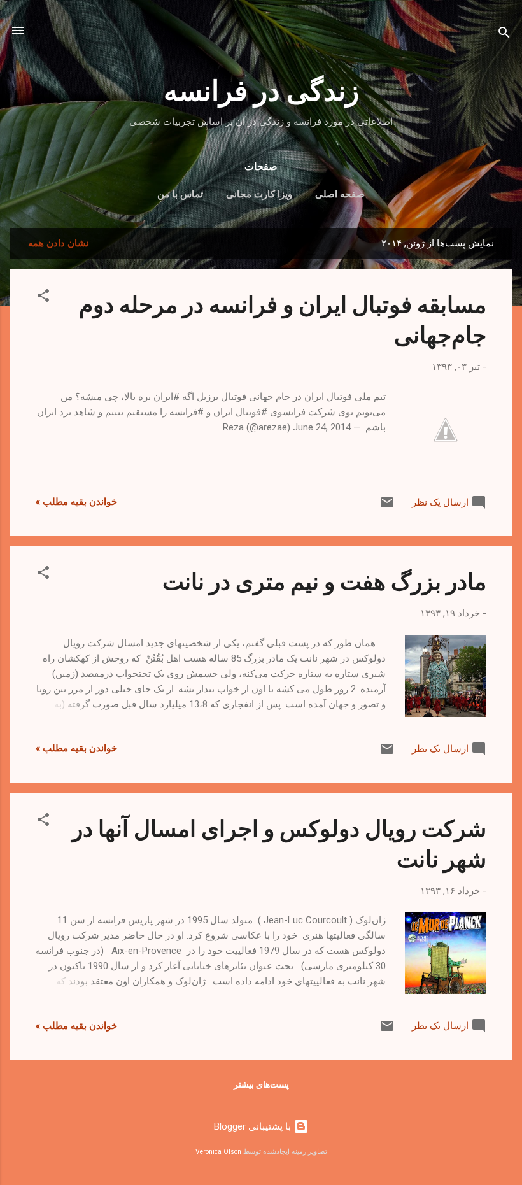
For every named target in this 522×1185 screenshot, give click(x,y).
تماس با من (180, 194)
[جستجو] (504, 34)
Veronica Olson (218, 1151)
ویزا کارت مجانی (259, 194)
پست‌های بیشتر (261, 1084)
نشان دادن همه (58, 243)
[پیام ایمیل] (387, 507)
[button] (43, 298)
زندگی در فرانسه (261, 89)
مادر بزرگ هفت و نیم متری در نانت (324, 580)
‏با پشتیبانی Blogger (253, 1126)
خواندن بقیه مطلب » (76, 501)
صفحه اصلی (340, 194)
